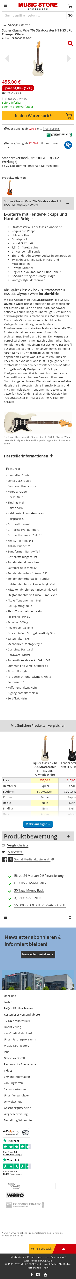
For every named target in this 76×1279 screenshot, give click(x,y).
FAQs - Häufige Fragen (18, 1008)
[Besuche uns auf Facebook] (32, 1275)
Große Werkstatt (14, 1058)
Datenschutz (57, 1257)
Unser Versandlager (17, 1095)
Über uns (10, 996)
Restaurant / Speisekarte (20, 1064)
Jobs (6, 1052)
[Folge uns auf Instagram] (38, 1275)
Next (68, 58)
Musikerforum (18, 1257)
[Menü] (28, 1129)
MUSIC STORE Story (16, 1045)
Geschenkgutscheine (17, 1108)
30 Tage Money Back (17, 1021)
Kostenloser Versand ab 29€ (22, 1014)
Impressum (43, 1257)
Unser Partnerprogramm (20, 1039)
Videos (8, 1070)
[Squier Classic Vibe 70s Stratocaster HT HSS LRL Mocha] (12, 187)
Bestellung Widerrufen (19, 1120)
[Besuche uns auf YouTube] (45, 1275)
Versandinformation (17, 1077)
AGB (49, 1260)
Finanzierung (12, 1027)
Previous (8, 58)
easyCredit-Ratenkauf (18, 1033)
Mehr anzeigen (37, 824)
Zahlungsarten (13, 1083)
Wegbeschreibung (16, 1114)
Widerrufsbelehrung (35, 1260)
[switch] (25, 1132)
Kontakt (31, 1257)
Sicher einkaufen (15, 1089)
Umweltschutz (13, 1101)
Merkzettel (15, 852)
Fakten (8, 1002)
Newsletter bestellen (36, 954)
